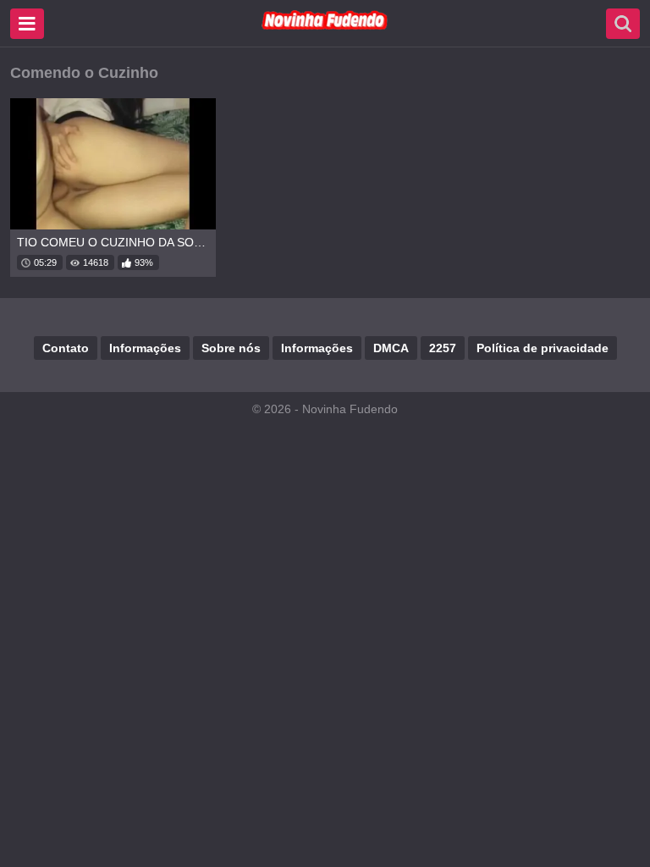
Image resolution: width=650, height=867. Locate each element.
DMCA (391, 348)
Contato (65, 348)
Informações (145, 348)
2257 (442, 348)
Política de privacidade (542, 348)
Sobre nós (231, 348)
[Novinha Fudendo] (325, 26)
